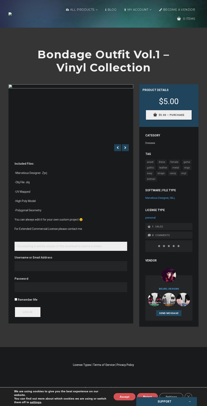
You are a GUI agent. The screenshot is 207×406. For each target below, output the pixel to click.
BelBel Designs (169, 288)
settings (35, 402)
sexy (149, 173)
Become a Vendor (179, 10)
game (187, 162)
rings (187, 167)
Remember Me (27, 299)
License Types (82, 364)
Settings (171, 396)
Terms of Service (104, 364)
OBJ (172, 197)
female (174, 162)
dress (162, 162)
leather (163, 167)
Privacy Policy (125, 364)
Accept (124, 396)
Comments (162, 235)
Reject (147, 396)
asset (150, 162)
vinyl (183, 173)
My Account (137, 10)
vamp (173, 173)
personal (150, 217)
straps (161, 173)
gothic (150, 167)
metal (175, 167)
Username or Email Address (33, 257)
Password (21, 278)
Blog (112, 10)
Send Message (168, 313)
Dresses (150, 142)
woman (151, 179)
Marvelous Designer (156, 197)
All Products (82, 10)
